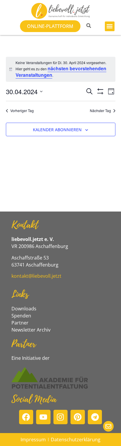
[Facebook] (26, 417)
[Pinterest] (77, 417)
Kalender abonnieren (57, 129)
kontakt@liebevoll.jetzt (36, 276)
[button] (110, 26)
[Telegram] (95, 417)
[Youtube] (43, 417)
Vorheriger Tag (22, 110)
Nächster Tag (100, 110)
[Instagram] (60, 417)
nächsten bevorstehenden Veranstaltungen (61, 71)
